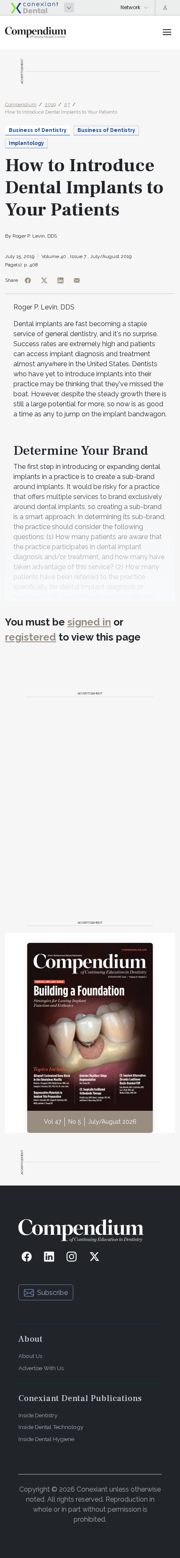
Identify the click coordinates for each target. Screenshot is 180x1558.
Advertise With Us (41, 1368)
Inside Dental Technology (50, 1427)
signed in (89, 622)
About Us (30, 1356)
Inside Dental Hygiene (46, 1439)
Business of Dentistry (106, 130)
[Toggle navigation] (167, 32)
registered (30, 637)
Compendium (20, 104)
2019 (50, 104)
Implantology (26, 143)
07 (67, 104)
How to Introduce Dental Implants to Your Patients (61, 112)
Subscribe (52, 1293)
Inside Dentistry (37, 1415)
